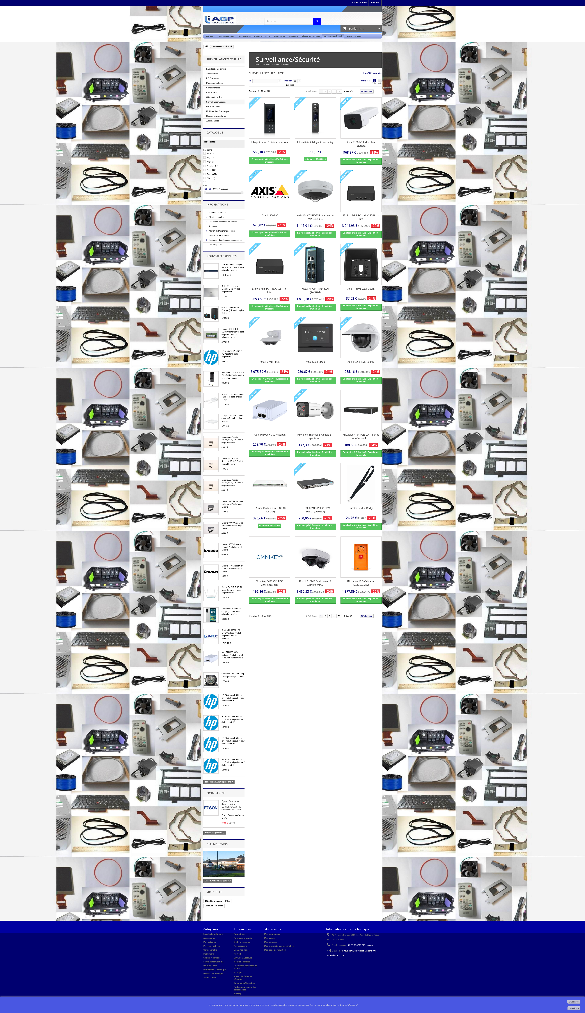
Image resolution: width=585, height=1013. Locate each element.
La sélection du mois (354, 36)
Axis (211, 170)
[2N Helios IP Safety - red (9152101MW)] (361, 557)
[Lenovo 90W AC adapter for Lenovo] (211, 507)
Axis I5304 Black (315, 362)
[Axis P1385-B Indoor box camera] (361, 118)
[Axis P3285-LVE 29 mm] (361, 338)
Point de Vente (213, 107)
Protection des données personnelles (225, 240)
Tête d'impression (213, 901)
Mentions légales (216, 217)
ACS (211, 154)
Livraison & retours (217, 212)
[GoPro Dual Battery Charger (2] (211, 314)
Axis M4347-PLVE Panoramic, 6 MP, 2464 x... (315, 217)
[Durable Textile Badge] (361, 484)
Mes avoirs (269, 938)
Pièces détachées (226, 36)
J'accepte (574, 1002)
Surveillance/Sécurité (332, 36)
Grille (374, 83)
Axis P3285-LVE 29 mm (360, 362)
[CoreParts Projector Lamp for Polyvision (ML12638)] (211, 680)
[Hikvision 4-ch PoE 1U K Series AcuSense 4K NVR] (361, 410)
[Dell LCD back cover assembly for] (211, 292)
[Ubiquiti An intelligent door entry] (315, 118)
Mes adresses (270, 942)
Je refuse (574, 1008)
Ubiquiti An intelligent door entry (315, 142)
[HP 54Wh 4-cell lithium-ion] (211, 701)
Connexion (375, 2)
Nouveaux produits (221, 256)
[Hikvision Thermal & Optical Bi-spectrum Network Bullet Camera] (315, 410)
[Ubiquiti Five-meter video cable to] (211, 400)
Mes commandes (272, 934)
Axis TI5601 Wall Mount (360, 288)
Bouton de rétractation (218, 235)
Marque (208, 36)
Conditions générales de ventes (222, 222)
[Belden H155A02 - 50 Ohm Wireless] (211, 636)
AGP (210, 158)
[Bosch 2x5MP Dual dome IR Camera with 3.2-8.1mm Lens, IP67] (315, 557)
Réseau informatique (311, 36)
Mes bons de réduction (275, 950)
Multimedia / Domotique (217, 111)
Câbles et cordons (262, 36)
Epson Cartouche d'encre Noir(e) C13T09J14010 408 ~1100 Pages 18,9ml (232, 805)
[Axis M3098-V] (270, 191)
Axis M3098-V (270, 215)
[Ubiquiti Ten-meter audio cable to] (211, 421)
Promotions (215, 793)
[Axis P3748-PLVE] (270, 338)
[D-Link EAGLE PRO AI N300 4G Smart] (211, 593)
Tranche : (207, 189)
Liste (380, 83)
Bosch (212, 174)
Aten (211, 162)
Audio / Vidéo (212, 121)
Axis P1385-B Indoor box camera (361, 144)
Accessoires (279, 36)
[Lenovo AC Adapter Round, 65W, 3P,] (211, 443)
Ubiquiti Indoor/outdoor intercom (269, 142)
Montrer (288, 81)
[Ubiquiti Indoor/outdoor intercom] (270, 118)
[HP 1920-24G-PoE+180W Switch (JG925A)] (315, 484)
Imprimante (211, 92)
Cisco (211, 178)
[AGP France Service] (231, 20)
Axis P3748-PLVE (270, 362)
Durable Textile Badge (361, 508)
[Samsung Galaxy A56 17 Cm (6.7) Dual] (211, 615)
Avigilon (212, 166)
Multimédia (293, 36)
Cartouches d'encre (214, 906)
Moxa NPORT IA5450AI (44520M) (315, 290)
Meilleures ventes (242, 942)
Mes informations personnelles (279, 946)
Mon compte (272, 929)
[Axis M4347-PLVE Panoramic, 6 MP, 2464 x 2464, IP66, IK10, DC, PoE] (315, 191)
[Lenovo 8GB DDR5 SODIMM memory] (211, 335)
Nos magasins (215, 244)
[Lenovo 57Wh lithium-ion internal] (211, 550)
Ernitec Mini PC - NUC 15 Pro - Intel (361, 217)
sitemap (237, 994)
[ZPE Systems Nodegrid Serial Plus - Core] (211, 271)
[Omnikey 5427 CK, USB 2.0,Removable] (270, 557)
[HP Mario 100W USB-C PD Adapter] (211, 357)
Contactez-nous (359, 2)
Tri (250, 81)
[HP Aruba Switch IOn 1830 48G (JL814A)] (270, 484)
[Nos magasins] (224, 864)
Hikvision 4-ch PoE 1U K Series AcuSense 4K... (361, 436)
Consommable (244, 36)
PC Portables (212, 78)
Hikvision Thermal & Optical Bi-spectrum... (315, 436)
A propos (212, 226)
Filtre (227, 901)
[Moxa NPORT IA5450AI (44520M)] (315, 264)
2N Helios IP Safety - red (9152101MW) (361, 583)
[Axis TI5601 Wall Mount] (361, 264)
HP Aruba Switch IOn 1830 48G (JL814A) (269, 510)
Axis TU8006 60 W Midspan (269, 434)
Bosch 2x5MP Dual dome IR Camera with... (315, 583)
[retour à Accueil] (206, 47)
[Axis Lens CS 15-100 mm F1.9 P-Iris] (211, 379)
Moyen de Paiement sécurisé (221, 231)
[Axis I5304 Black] (315, 338)
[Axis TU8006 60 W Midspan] (211, 658)
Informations (217, 204)
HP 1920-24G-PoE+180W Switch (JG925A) (315, 510)
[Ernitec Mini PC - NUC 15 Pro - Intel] (361, 191)
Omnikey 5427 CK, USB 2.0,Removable (269, 583)
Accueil (237, 954)
